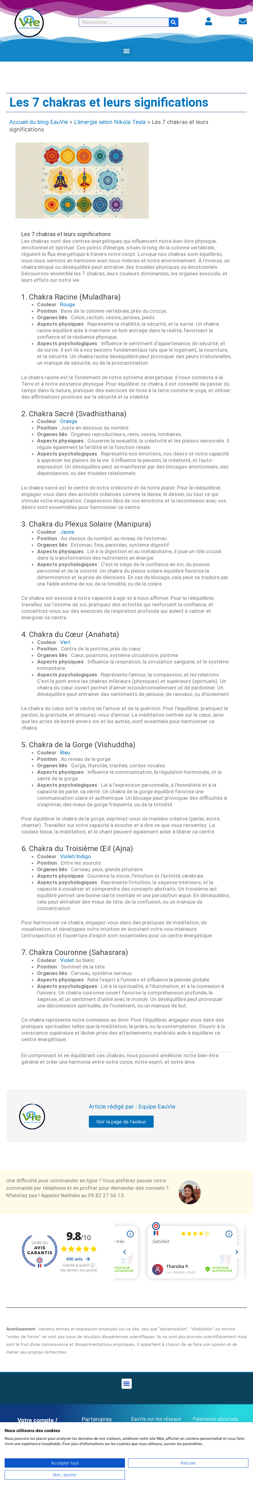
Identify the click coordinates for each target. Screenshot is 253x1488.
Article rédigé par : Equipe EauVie (132, 1106)
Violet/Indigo (75, 856)
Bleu (65, 752)
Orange (68, 421)
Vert (65, 642)
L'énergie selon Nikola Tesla (110, 122)
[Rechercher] (173, 22)
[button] (127, 51)
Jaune (67, 532)
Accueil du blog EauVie (38, 122)
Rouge (67, 304)
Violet (67, 960)
